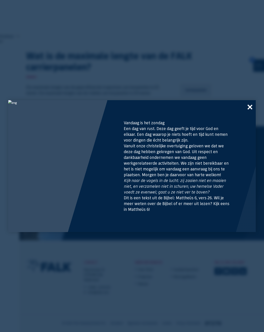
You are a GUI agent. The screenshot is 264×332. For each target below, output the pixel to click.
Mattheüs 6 (138, 209)
